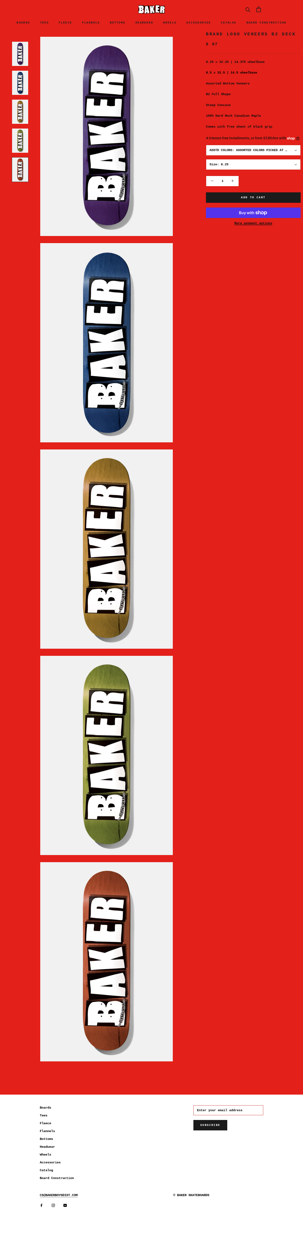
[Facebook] (41, 1205)
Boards (23, 22)
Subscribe (210, 1125)
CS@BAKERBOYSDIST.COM (59, 1195)
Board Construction (266, 22)
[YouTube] (65, 1205)
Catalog (228, 22)
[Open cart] (258, 9)
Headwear (144, 22)
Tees (44, 22)
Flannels (91, 22)
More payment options (253, 223)
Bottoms (117, 22)
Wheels (169, 22)
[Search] (247, 9)
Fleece (65, 22)
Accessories (198, 22)
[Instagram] (53, 1205)
